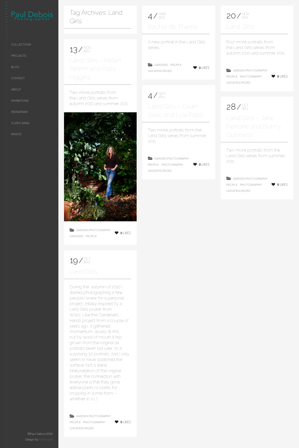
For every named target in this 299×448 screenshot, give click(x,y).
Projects (18, 55)
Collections (21, 44)
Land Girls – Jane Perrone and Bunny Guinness (253, 126)
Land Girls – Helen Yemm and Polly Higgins (95, 69)
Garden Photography (93, 230)
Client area (20, 123)
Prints (16, 134)
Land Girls (83, 271)
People (91, 236)
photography (94, 422)
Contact (18, 78)
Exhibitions (19, 100)
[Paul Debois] (32, 17)
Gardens (76, 236)
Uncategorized (82, 428)
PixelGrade (46, 439)
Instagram (19, 112)
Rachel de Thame (173, 26)
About (16, 89)
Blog (15, 67)
